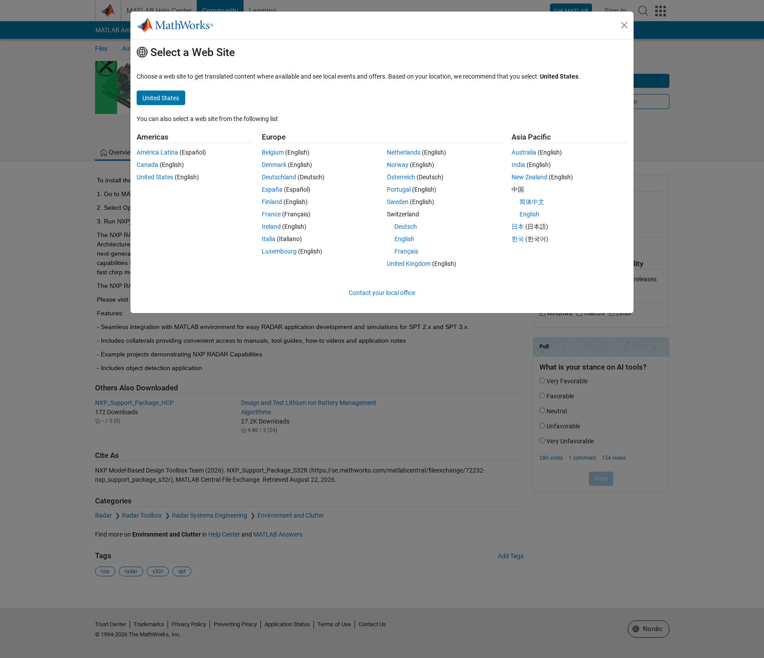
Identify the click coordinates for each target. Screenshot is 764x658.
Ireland (271, 226)
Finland (272, 201)
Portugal (399, 189)
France (271, 214)
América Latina (157, 152)
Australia (524, 152)
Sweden (398, 201)
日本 (518, 226)
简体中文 (532, 201)
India (518, 164)
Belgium (273, 152)
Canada (147, 164)
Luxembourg (279, 251)
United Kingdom (409, 263)
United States (155, 177)
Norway (398, 164)
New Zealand (529, 177)
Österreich (401, 177)
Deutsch (405, 226)
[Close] (624, 25)
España (272, 189)
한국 (518, 238)
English (404, 238)
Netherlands (403, 152)
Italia (268, 238)
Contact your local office (382, 292)
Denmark (274, 164)
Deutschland (279, 177)
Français (406, 251)
